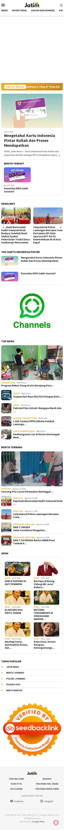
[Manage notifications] (56, 822)
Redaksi (47, 778)
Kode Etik (16, 783)
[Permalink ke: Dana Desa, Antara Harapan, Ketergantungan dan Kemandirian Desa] (46, 629)
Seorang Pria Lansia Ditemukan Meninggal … (27, 491)
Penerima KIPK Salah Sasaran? (16, 190)
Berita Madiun (14, 690)
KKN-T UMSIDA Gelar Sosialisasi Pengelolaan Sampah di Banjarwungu (48, 229)
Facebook (18, 801)
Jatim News (12, 667)
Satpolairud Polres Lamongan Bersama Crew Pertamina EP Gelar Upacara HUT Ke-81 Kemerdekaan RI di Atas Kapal (16, 235)
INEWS (16, 405)
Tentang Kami (16, 778)
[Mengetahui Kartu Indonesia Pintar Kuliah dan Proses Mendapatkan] (32, 111)
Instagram (48, 801)
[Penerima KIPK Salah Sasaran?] (17, 174)
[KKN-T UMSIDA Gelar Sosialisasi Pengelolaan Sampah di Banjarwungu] (48, 216)
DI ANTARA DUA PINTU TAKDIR (14, 611)
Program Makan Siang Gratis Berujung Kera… (27, 385)
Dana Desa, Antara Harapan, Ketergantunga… (44, 644)
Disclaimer (16, 788)
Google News (38, 821)
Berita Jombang (15, 672)
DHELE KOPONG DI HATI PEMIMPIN (15, 583)
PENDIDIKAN (18, 524)
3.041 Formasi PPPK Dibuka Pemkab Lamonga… (33, 423)
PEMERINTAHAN (8, 382)
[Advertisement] (32, 49)
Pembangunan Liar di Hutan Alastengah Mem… (36, 436)
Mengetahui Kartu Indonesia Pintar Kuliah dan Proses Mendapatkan (29, 140)
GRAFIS (16, 393)
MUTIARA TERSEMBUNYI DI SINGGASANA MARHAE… (43, 614)
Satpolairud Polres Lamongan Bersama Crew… (36, 516)
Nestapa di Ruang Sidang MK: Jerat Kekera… (44, 584)
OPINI (7, 578)
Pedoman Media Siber (47, 788)
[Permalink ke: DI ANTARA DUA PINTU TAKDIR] (17, 598)
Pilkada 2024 (13, 684)
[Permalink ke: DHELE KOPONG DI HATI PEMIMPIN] (17, 569)
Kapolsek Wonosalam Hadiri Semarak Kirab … (38, 503)
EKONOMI (17, 418)
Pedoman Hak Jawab (47, 783)
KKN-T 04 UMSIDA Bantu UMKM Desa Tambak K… (34, 542)
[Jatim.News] (32, 4)
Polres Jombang (15, 678)
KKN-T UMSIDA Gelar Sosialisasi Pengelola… (30, 529)
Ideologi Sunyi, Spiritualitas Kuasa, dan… (16, 644)
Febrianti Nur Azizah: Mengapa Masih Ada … (37, 410)
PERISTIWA (6, 489)
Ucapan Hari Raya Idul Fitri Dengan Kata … (37, 396)
